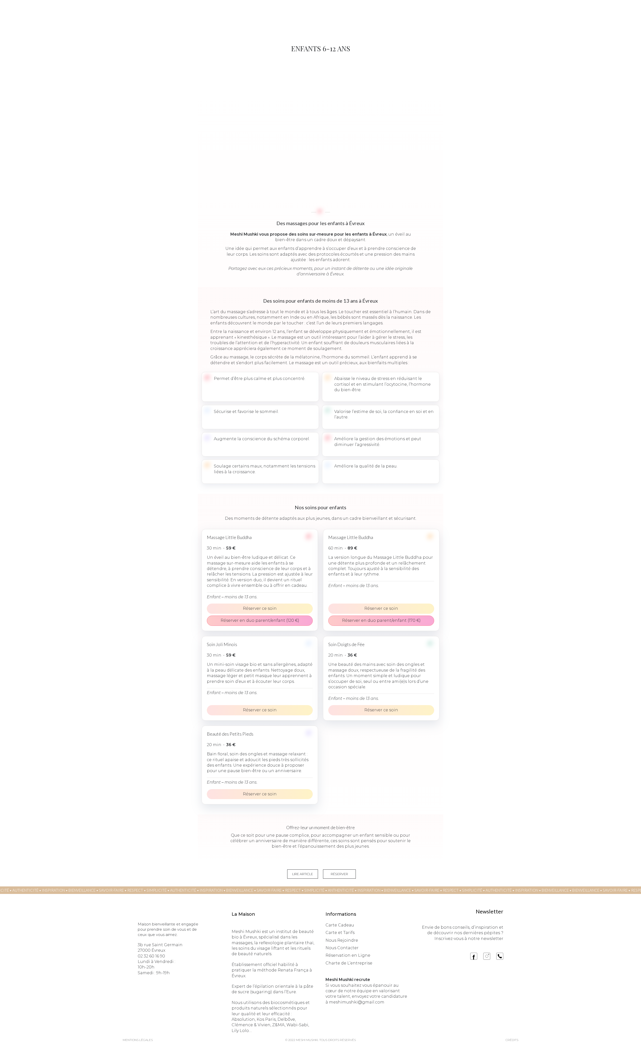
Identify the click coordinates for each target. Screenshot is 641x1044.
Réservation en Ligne (348, 955)
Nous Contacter (342, 947)
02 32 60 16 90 (151, 956)
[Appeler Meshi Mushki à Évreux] (499, 956)
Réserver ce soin (260, 608)
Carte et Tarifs (340, 932)
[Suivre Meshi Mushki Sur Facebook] (473, 956)
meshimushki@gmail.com (356, 1002)
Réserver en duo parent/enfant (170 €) (381, 620)
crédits (512, 1040)
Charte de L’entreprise (349, 963)
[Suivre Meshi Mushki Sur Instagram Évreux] (486, 956)
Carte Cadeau (340, 925)
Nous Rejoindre (342, 940)
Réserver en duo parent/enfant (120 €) (260, 620)
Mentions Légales (138, 1040)
